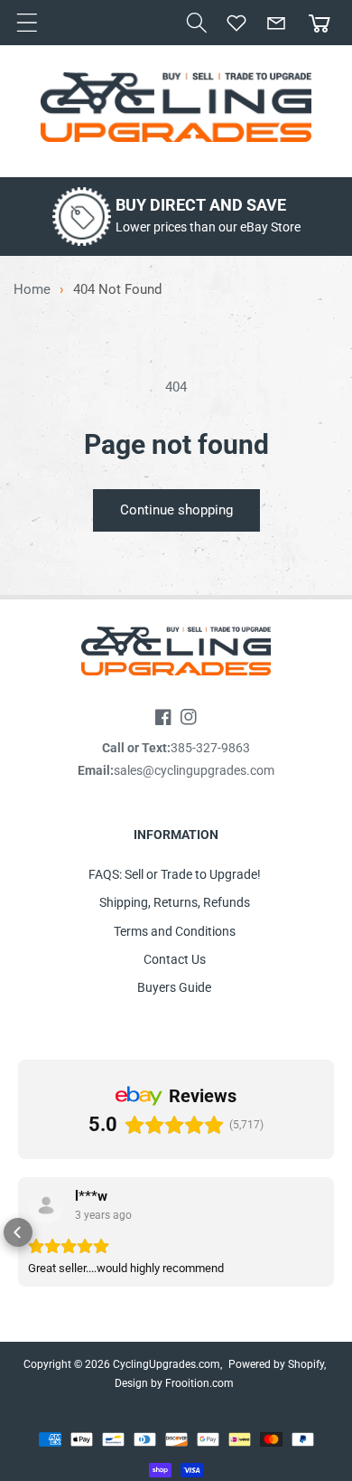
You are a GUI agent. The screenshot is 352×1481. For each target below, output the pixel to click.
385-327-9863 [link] (210, 747)
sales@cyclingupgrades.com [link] (194, 770)
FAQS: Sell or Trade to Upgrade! (174, 874)
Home (32, 290)
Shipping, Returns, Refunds (174, 902)
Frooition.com (199, 1383)
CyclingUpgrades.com (166, 1364)
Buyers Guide (174, 987)
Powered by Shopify (276, 1364)
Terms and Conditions (175, 931)
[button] (197, 22)
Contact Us (175, 959)
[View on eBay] (46, 1205)
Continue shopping (176, 510)
